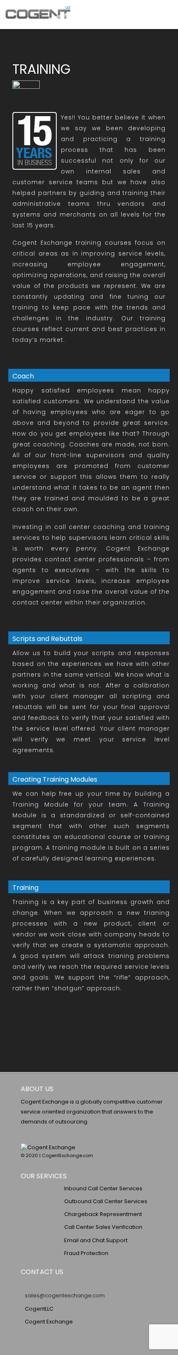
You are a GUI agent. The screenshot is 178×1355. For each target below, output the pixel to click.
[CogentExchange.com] (37, 14)
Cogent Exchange (49, 1322)
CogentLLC (39, 1309)
